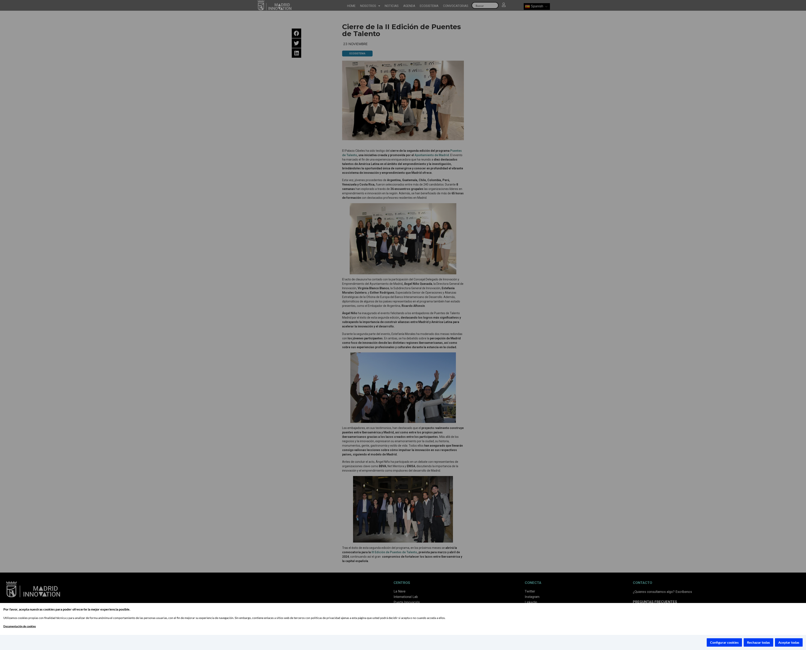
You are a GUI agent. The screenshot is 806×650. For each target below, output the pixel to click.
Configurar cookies (724, 642)
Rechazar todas (758, 642)
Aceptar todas (788, 642)
